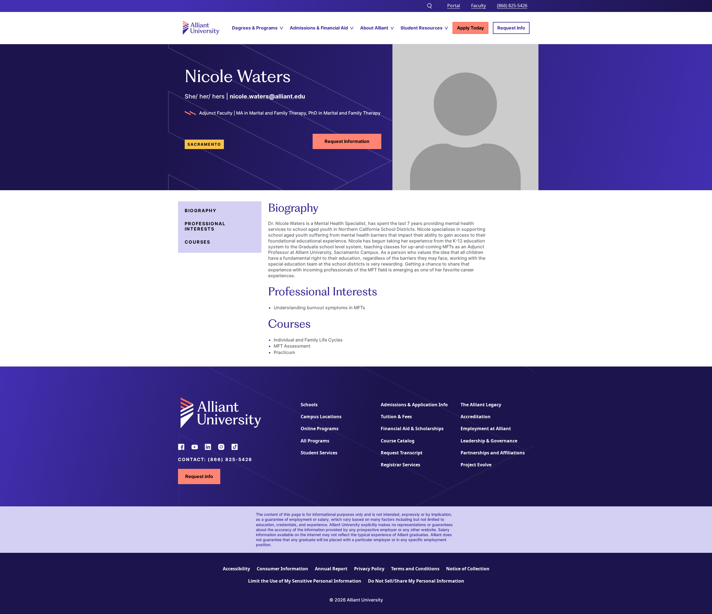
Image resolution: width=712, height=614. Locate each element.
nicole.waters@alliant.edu (267, 96)
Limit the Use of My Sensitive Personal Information (304, 581)
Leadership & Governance (489, 441)
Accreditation (476, 417)
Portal (453, 6)
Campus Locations (321, 417)
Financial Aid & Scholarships (412, 428)
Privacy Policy (369, 569)
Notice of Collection (468, 569)
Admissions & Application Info (414, 405)
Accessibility (236, 569)
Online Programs (319, 428)
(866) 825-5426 (512, 6)
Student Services (319, 453)
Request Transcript (401, 453)
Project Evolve (476, 465)
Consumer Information (282, 569)
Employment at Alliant (486, 428)
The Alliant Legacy (481, 405)
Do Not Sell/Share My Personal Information (416, 581)
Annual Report (331, 569)
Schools (309, 405)
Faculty (478, 6)
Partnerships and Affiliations (493, 453)
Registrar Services (400, 465)
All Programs (315, 441)
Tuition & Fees (396, 417)
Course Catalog (397, 441)
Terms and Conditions (415, 569)
